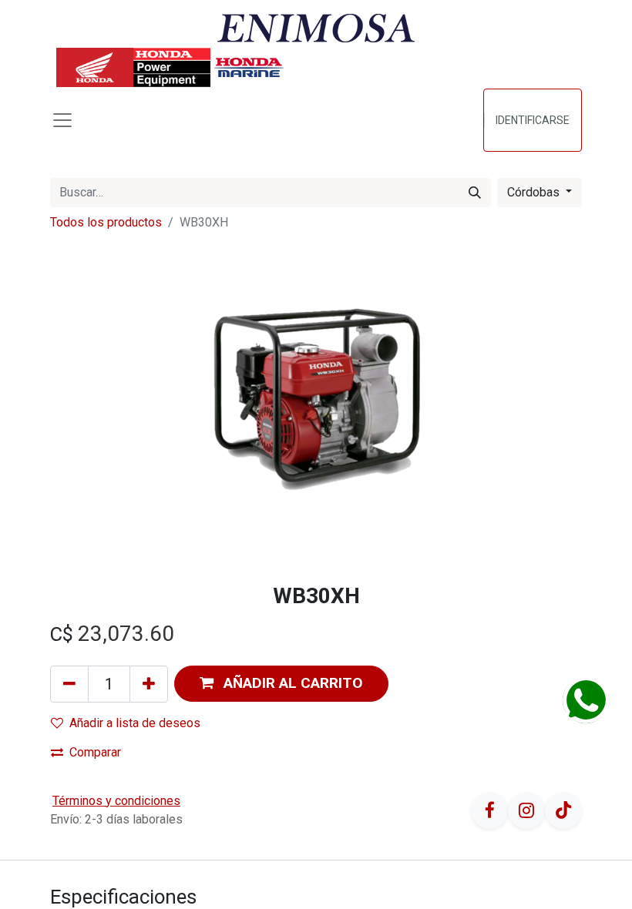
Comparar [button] (95, 752)
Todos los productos (106, 222)
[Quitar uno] (69, 684)
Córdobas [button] (535, 192)
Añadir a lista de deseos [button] (134, 723)
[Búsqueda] (475, 192)
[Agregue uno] (148, 684)
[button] (281, 684)
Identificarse (533, 120)
